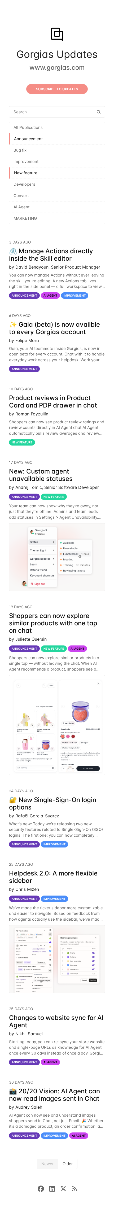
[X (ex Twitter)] (66, 1188)
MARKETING (25, 218)
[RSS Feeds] (74, 1188)
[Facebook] (43, 1188)
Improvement (26, 161)
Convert (21, 195)
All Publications (28, 127)
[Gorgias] (57, 34)
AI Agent (21, 206)
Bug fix (20, 150)
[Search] (99, 111)
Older (68, 1163)
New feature (25, 172)
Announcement (28, 138)
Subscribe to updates (57, 89)
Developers (24, 184)
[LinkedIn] (54, 1188)
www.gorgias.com (57, 67)
